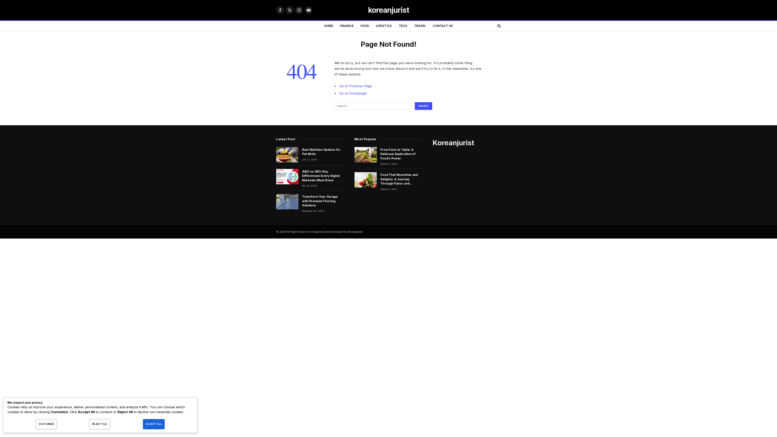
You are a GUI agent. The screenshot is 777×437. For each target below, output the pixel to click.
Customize (46, 423)
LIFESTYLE (384, 26)
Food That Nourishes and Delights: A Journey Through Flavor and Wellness (399, 179)
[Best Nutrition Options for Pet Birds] (287, 154)
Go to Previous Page (355, 86)
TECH (403, 26)
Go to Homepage (353, 93)
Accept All (153, 423)
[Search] (499, 26)
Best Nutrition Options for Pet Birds (321, 152)
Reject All (100, 423)
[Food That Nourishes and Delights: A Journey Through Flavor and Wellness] (366, 180)
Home (328, 26)
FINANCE (347, 26)
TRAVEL (420, 26)
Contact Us (443, 26)
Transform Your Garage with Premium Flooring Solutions (320, 201)
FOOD (365, 26)
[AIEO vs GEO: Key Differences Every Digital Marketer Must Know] (287, 176)
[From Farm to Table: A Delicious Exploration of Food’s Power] (366, 154)
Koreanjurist (355, 231)
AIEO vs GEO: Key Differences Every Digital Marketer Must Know (321, 176)
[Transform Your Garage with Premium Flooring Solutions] (287, 201)
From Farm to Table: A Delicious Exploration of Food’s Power (398, 154)
